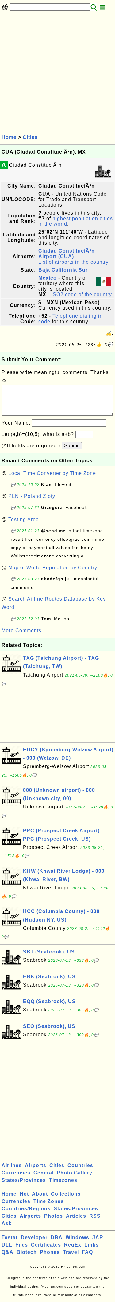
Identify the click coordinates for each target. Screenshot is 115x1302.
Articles (76, 1216)
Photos (53, 1216)
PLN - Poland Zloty (31, 496)
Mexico (47, 278)
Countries (80, 1165)
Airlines (12, 1165)
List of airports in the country (73, 262)
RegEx (72, 1244)
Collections (66, 1194)
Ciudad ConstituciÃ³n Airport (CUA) (66, 253)
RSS (95, 1216)
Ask (7, 1223)
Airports (35, 1165)
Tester (10, 1237)
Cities (30, 137)
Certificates (46, 1244)
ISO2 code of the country (81, 294)
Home (9, 137)
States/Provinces (24, 1180)
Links (91, 1244)
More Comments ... (25, 630)
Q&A (7, 1252)
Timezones (63, 1180)
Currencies (16, 1172)
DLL (7, 1244)
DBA (57, 1237)
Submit (71, 445)
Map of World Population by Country (52, 567)
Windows (77, 1237)
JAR (97, 1237)
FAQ (87, 1252)
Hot (24, 1194)
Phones (50, 1252)
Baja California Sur (63, 270)
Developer (34, 1237)
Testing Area (23, 519)
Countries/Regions (26, 1208)
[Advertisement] (57, 72)
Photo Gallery (74, 1172)
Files (21, 1244)
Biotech (27, 1252)
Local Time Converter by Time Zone (52, 473)
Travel (71, 1252)
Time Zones (48, 1201)
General (43, 1172)
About (40, 1194)
